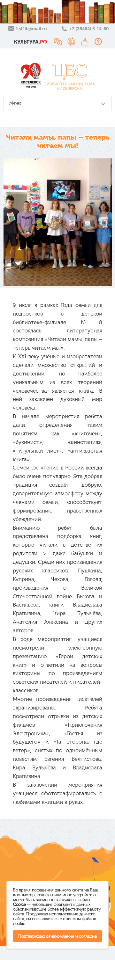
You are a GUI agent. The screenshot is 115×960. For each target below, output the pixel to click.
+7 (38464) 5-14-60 (89, 29)
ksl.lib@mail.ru (31, 29)
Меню (15, 103)
